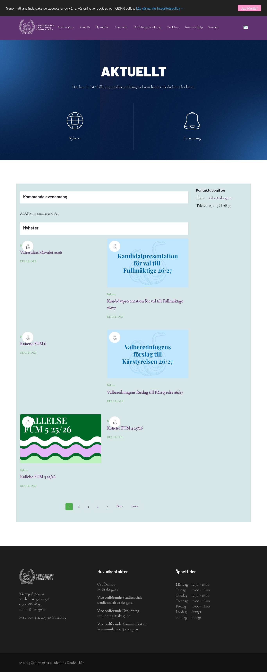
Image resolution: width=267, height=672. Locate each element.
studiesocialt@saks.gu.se (115, 602)
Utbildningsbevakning (147, 27)
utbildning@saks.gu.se (113, 616)
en (246, 27)
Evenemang (192, 138)
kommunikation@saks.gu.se (118, 629)
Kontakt (213, 27)
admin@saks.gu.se (32, 609)
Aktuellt (85, 27)
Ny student (102, 27)
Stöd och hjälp (194, 27)
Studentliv (121, 27)
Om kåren (173, 27)
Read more (28, 261)
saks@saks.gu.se (220, 198)
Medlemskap (66, 27)
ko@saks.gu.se (107, 589)
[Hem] (36, 22)
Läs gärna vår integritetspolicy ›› (160, 8)
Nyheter (75, 138)
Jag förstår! (249, 8)
